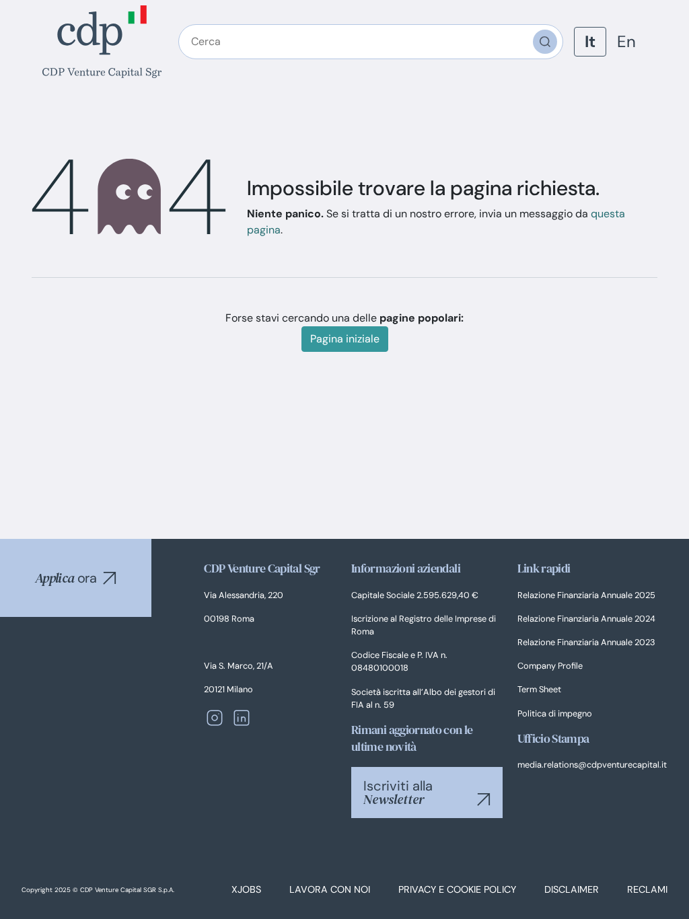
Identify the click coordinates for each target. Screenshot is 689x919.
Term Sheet (539, 689)
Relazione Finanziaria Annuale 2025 (586, 595)
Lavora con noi (329, 889)
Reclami (647, 889)
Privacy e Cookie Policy (457, 889)
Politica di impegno (554, 713)
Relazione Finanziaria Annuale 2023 (586, 642)
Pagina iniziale (344, 339)
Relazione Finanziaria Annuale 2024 (586, 618)
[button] (109, 578)
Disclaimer (571, 889)
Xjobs (246, 889)
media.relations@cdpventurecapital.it (592, 764)
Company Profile (550, 665)
